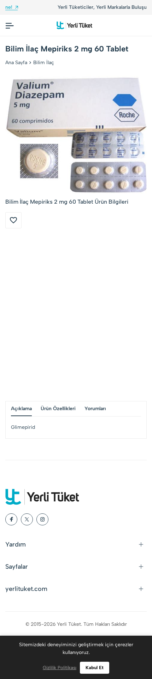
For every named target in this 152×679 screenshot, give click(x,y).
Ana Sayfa (16, 63)
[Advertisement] (76, 314)
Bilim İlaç (43, 63)
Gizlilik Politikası (59, 667)
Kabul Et (95, 667)
